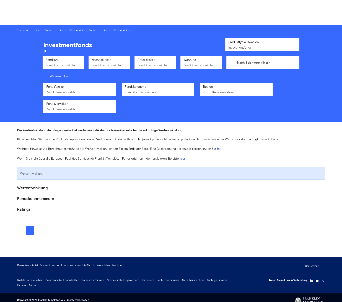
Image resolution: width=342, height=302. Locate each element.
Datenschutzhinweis (93, 280)
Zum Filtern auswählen (61, 65)
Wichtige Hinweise (217, 280)
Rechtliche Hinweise (168, 280)
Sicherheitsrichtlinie (193, 280)
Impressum (148, 280)
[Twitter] (323, 279)
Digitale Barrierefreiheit (30, 280)
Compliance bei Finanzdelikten (62, 280)
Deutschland (312, 266)
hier (219, 148)
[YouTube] (317, 279)
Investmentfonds (240, 47)
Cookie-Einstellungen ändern (123, 280)
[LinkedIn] (311, 279)
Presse (32, 285)
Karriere (21, 285)
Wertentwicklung (31, 173)
